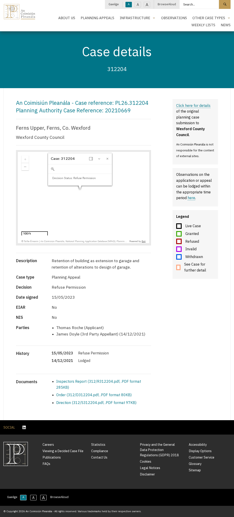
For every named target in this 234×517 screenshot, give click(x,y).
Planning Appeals (97, 18)
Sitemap (195, 470)
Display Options (200, 451)
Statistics (98, 444)
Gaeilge (114, 4)
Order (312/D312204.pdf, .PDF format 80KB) (94, 395)
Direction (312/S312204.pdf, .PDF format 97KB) (96, 402)
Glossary (195, 464)
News (226, 25)
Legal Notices (150, 468)
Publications (52, 457)
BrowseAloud (167, 4)
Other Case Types (208, 18)
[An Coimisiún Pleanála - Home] (19, 12)
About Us (66, 18)
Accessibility (198, 444)
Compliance (99, 451)
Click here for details (193, 105)
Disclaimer (147, 474)
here (191, 197)
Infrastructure (135, 18)
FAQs (46, 464)
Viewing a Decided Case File (63, 451)
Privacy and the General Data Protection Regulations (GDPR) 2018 (159, 449)
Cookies (145, 461)
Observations (174, 18)
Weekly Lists (203, 25)
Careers (48, 444)
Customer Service (201, 457)
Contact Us (99, 457)
